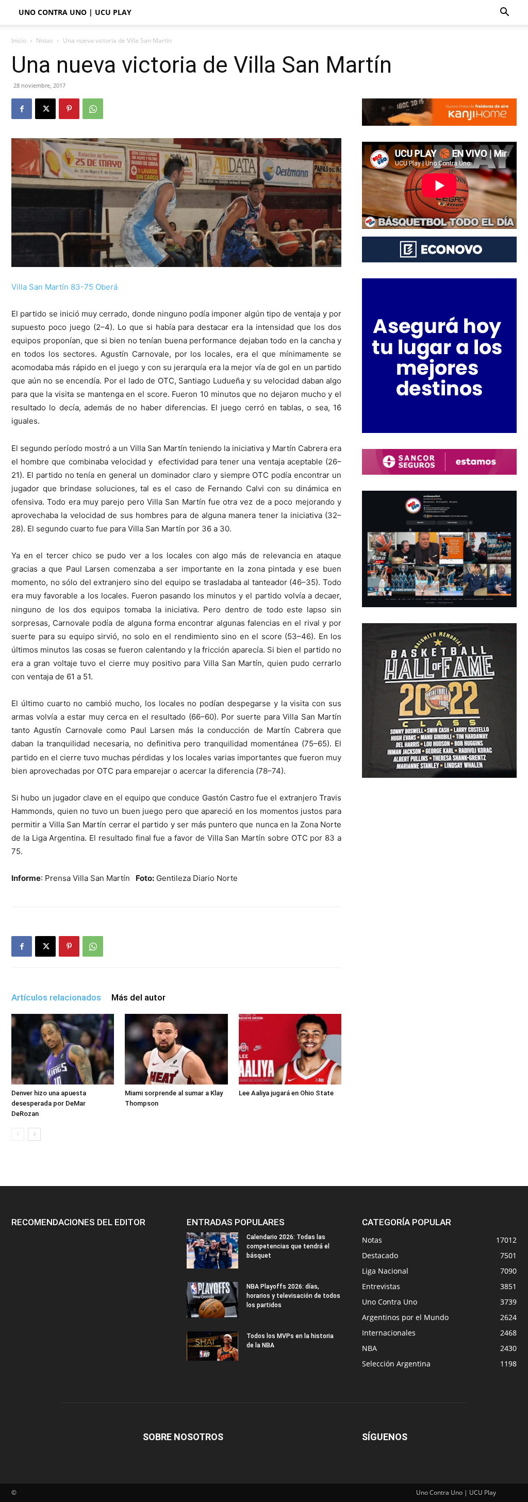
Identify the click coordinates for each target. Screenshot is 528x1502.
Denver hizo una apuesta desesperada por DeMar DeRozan (48, 1103)
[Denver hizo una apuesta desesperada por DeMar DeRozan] (62, 1049)
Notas (44, 40)
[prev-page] (17, 1134)
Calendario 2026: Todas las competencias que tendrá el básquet (287, 1246)
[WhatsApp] (92, 108)
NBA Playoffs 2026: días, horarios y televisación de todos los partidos (293, 1296)
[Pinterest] (69, 108)
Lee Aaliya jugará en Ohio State (286, 1093)
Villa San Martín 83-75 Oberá (64, 287)
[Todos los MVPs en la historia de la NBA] (212, 1345)
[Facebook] (21, 108)
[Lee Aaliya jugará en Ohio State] (290, 1049)
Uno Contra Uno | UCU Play (75, 12)
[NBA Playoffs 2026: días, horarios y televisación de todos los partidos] (212, 1300)
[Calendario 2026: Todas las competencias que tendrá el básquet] (212, 1250)
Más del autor (138, 997)
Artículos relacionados (56, 997)
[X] (45, 108)
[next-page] (34, 1134)
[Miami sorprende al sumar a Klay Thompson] (176, 1049)
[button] (504, 13)
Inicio (18, 40)
